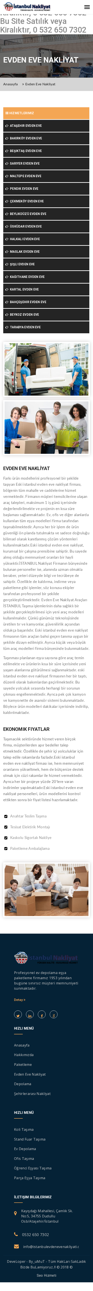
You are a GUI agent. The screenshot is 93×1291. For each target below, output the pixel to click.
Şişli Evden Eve (21, 264)
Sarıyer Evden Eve (24, 163)
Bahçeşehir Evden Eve (27, 302)
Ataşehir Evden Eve (25, 125)
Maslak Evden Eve (24, 251)
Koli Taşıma (24, 1129)
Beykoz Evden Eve (23, 314)
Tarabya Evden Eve (24, 327)
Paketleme (23, 1064)
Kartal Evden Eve (23, 289)
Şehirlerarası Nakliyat (32, 1093)
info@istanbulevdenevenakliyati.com (54, 1246)
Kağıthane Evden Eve (26, 277)
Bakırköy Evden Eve (25, 138)
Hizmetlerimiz (21, 113)
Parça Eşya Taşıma (29, 1177)
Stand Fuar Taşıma (29, 1139)
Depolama (22, 1083)
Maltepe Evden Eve (24, 176)
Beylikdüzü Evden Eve (27, 214)
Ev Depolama (25, 1148)
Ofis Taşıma (24, 1158)
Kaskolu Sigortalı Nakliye (31, 838)
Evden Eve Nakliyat (40, 84)
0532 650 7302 (35, 1234)
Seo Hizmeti (46, 1275)
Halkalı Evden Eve (24, 239)
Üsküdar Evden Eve (25, 226)
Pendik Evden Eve (23, 188)
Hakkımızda (24, 1054)
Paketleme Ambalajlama (30, 848)
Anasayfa (10, 84)
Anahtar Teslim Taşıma (28, 816)
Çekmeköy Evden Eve (26, 201)
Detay (19, 1000)
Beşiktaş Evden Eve (25, 151)
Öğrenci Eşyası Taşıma (33, 1168)
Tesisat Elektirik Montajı (30, 827)
